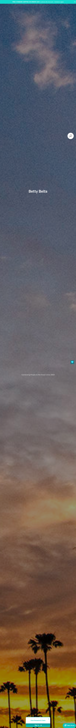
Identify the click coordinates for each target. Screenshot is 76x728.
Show (69, 725)
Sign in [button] (37, 725)
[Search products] (70, 136)
